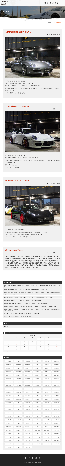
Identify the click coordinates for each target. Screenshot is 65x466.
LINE (50, 3)
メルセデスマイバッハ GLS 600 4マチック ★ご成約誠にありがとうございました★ (21, 313)
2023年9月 (37, 378)
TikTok (45, 3)
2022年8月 (47, 385)
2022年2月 (37, 389)
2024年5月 (18, 375)
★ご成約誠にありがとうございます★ (17, 106)
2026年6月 (8, 361)
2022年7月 (56, 385)
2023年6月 (8, 382)
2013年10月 (56, 444)
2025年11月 (18, 364)
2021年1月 (47, 395)
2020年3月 (27, 402)
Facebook (47, 3)
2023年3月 (37, 382)
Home (49, 22)
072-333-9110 (58, 3)
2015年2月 (18, 437)
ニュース (50, 34)
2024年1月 (56, 375)
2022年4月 (18, 389)
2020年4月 (18, 402)
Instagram (52, 3)
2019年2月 (37, 409)
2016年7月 (37, 426)
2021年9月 (27, 392)
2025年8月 (47, 364)
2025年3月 (37, 368)
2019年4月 (18, 409)
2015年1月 (27, 437)
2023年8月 (47, 378)
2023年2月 (47, 382)
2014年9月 (8, 440)
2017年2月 (37, 423)
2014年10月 (56, 437)
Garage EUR (5, 3)
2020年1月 (47, 402)
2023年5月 (18, 382)
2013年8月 (18, 447)
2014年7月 (27, 440)
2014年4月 (56, 440)
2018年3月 (27, 416)
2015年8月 (18, 433)
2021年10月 (18, 392)
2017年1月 (47, 423)
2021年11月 (8, 392)
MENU (62, 3)
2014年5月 (47, 440)
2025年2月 (47, 368)
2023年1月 (56, 382)
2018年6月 (56, 413)
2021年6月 (56, 392)
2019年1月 (47, 409)
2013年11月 (46, 444)
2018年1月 (47, 416)
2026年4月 (27, 361)
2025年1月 (56, 368)
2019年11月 (8, 406)
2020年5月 (8, 402)
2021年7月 (47, 392)
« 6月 (5, 351)
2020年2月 (37, 402)
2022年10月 (27, 385)
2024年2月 (47, 375)
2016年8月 (27, 426)
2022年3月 (27, 389)
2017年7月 (47, 419)
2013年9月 (8, 447)
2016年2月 (18, 430)
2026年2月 (47, 361)
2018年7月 (47, 413)
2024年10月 (27, 371)
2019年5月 (8, 409)
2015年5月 (47, 433)
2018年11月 (8, 413)
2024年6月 (8, 375)
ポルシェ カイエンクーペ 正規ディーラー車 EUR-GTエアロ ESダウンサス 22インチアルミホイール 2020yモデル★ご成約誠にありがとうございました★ (32, 309)
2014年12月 (37, 437)
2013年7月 (27, 447)
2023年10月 (27, 378)
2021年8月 (37, 392)
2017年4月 (18, 423)
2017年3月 (27, 423)
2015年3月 (8, 437)
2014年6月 (37, 440)
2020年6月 (56, 399)
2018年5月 (8, 416)
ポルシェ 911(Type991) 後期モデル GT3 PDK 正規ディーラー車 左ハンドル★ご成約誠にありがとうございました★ (29, 297)
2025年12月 (8, 364)
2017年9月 (27, 419)
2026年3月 (37, 361)
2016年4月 (56, 426)
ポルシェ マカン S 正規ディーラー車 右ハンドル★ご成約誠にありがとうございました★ (23, 300)
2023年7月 (56, 378)
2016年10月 (18, 426)
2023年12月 (8, 378)
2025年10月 (27, 364)
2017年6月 (56, 419)
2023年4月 (27, 382)
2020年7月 (47, 399)
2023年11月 (18, 378)
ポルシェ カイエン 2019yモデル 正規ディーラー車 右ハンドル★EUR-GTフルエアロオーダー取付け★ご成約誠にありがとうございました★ (32, 286)
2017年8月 (37, 419)
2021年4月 (18, 395)
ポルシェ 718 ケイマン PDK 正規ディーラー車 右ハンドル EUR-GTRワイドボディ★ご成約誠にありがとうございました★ (30, 306)
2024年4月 (27, 375)
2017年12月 (56, 416)
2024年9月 (37, 371)
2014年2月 (18, 444)
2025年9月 (37, 364)
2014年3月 (8, 444)
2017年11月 (8, 419)
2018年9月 (27, 413)
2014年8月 (18, 440)
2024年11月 (18, 371)
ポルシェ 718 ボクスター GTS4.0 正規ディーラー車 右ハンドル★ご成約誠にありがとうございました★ (26, 289)
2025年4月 (27, 368)
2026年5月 (18, 361)
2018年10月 (18, 413)
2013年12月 (37, 444)
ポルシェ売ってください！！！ (14, 250)
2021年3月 (27, 395)
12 (16, 344)
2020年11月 (8, 399)
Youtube (55, 3)
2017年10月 (18, 419)
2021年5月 (8, 395)
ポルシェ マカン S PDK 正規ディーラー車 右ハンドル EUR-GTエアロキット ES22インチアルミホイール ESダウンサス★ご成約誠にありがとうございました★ (32, 293)
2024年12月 (8, 371)
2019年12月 (56, 402)
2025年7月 (56, 364)
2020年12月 (56, 395)
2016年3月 (8, 430)
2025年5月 (18, 368)
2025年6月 (8, 368)
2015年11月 (46, 430)
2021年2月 (37, 395)
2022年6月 (8, 389)
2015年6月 (37, 433)
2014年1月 (27, 444)
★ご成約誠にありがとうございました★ (18, 32)
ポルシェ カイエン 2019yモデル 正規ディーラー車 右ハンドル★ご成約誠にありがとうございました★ (26, 303)
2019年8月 (37, 406)
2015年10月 (56, 430)
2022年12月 (8, 385)
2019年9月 (27, 406)
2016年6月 (47, 426)
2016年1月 (27, 430)
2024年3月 (37, 375)
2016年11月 (8, 426)
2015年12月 (37, 430)
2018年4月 (18, 416)
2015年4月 (56, 433)
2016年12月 (56, 423)
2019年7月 (47, 406)
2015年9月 (8, 433)
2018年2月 (37, 416)
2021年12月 (56, 389)
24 (57, 346)
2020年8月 (37, 399)
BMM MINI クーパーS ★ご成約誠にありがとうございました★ (17, 316)
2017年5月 (8, 423)
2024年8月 (47, 371)
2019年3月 (27, 409)
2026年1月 (56, 361)
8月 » (8, 351)
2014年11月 (46, 437)
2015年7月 (27, 433)
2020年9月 (27, 399)
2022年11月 (18, 385)
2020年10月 (18, 399)
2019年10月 (18, 406)
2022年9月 (37, 385)
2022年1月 (47, 389)
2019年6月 (56, 406)
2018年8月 (37, 413)
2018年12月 (56, 409)
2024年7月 (56, 371)
